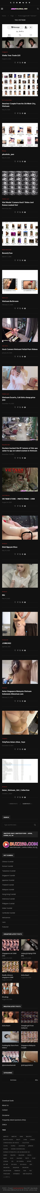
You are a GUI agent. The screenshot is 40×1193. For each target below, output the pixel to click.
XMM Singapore (27, 1173)
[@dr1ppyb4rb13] (29, 1056)
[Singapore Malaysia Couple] (29, 1037)
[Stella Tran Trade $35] (20, 36)
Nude (11, 1158)
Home (4, 16)
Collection (25, 1142)
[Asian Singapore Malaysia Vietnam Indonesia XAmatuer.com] (20, 672)
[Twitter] (10, 3)
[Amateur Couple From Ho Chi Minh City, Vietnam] (20, 84)
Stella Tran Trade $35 (11, 55)
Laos (4, 922)
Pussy (33, 1158)
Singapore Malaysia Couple (28, 1046)
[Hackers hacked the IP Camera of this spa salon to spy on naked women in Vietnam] (20, 429)
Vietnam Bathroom (10, 301)
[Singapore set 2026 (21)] (10, 945)
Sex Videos (23, 1164)
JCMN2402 (6, 643)
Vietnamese (6, 917)
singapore (6, 1167)
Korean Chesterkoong (18, 1149)
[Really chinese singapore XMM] (10, 966)
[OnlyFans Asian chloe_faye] (20, 723)
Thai (30, 1170)
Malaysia (12, 1155)
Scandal (5, 1161)
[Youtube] (20, 3)
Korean (5, 1149)
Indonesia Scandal (8, 899)
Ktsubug (5, 997)
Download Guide (8, 1101)
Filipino (13, 1146)
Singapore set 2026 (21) (9, 954)
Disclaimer (5, 1115)
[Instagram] (13, 3)
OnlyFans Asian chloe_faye (13, 742)
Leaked (5, 1155)
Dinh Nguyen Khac (9, 547)
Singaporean (7, 1170)
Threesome (6, 1173)
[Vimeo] (29, 3)
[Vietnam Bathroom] (20, 282)
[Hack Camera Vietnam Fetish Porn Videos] (20, 330)
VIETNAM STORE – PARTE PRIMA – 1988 (18, 499)
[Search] (38, 9)
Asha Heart (25, 975)
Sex (12, 1161)
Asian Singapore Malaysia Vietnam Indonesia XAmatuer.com (16, 692)
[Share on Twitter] (20, 63)
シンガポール (6, 1177)
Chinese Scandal (7, 862)
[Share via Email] (25, 63)
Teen (24, 1170)
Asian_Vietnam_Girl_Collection (15, 790)
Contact (5, 1110)
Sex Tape (5, 1164)
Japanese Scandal (8, 880)
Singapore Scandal (8, 875)
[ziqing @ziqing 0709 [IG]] (29, 945)
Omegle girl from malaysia (27, 1027)
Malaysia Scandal (8, 889)
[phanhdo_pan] (20, 135)
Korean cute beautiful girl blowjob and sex (16, 1152)
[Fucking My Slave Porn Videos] (10, 1037)
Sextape (29, 1161)
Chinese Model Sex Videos (11, 1142)
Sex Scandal (20, 1161)
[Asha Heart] (29, 966)
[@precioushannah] (10, 1056)
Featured (5, 927)
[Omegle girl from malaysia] (29, 1017)
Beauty (18, 1139)
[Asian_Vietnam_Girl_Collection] (20, 771)
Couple (5, 1146)
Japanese (30, 1146)
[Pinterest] (16, 3)
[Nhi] (20, 576)
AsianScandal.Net (18, 1188)
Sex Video (14, 1164)
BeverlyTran (7, 253)
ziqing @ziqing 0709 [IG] (28, 954)
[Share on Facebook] (17, 63)
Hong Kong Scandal (9, 894)
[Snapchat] (26, 3)
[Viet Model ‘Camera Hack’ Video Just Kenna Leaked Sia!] (20, 183)
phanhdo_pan (8, 154)
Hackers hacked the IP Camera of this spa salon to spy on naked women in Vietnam (20, 449)
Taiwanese (17, 1170)
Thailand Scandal (8, 885)
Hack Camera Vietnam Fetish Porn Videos (20, 349)
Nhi (3, 595)
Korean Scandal (7, 866)
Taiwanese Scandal (8, 871)
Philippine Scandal (8, 903)
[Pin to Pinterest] (22, 63)
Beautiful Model (8, 1139)
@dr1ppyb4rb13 (27, 1065)
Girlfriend (22, 1146)
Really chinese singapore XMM (7, 976)
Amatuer (14, 1136)
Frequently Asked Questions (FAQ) (14, 1120)
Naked (5, 1158)
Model (29, 1155)
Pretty (27, 1158)
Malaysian (21, 1155)
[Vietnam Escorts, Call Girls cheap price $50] (20, 378)
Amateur (5, 1136)
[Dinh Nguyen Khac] (20, 528)
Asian (21, 1136)
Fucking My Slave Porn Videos (10, 1046)
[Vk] (23, 3)
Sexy (31, 1164)
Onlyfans (19, 1158)
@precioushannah (9, 1065)
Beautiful (29, 1136)
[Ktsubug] (10, 988)
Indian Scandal (7, 908)
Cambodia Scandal (8, 913)
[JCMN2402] (20, 624)
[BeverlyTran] (20, 234)
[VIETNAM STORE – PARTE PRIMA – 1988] (20, 479)
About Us (5, 1105)
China (25, 1139)
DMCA (4, 1125)
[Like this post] (15, 63)
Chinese (32, 1139)
